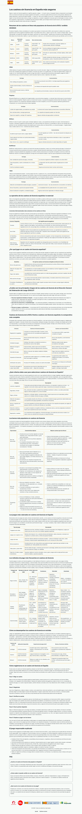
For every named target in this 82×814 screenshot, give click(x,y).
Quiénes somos (43, 811)
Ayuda (36, 811)
